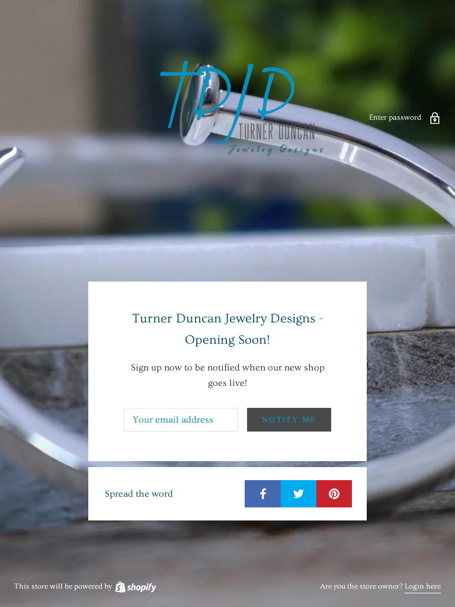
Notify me (289, 420)
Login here (423, 586)
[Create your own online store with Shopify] (135, 586)
